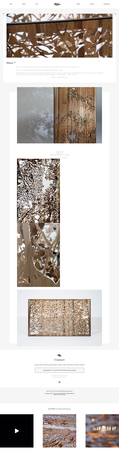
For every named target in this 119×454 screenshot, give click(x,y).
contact (92, 4)
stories (24, 4)
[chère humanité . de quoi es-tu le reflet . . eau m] (16, 431)
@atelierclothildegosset (64, 409)
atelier (78, 4)
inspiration (106, 4)
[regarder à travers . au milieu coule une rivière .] (102, 431)
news (10, 4)
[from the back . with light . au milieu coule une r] (59, 431)
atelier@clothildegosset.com (59, 375)
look (37, 4)
